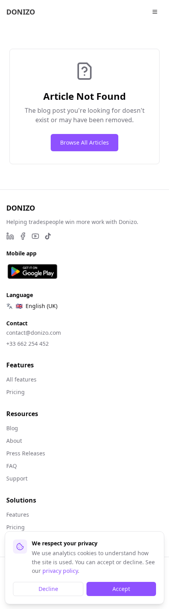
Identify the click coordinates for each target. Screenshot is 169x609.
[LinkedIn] (10, 236)
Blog (12, 428)
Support (17, 478)
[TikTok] (48, 236)
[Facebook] (23, 236)
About (14, 440)
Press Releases (25, 453)
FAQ (11, 466)
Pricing (15, 392)
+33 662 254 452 (27, 343)
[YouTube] (35, 236)
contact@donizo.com (33, 332)
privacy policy (60, 570)
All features (21, 379)
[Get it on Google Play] (32, 271)
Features (17, 514)
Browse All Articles (84, 142)
